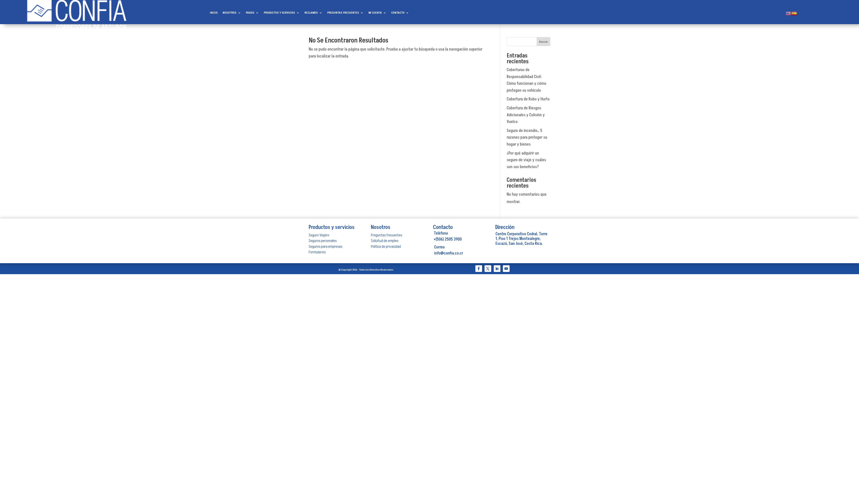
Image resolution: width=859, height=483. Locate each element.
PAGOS (250, 13)
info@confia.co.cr (448, 253)
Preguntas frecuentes (386, 235)
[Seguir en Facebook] (478, 268)
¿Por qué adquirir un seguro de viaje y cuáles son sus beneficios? (526, 160)
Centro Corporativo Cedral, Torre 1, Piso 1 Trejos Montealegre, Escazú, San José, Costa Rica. (521, 238)
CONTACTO (397, 13)
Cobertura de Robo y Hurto (528, 99)
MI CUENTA (375, 13)
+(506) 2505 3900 (448, 239)
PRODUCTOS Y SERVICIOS (279, 13)
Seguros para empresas (325, 246)
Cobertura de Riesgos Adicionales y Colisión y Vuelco (526, 115)
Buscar (543, 42)
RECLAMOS (311, 13)
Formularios (317, 252)
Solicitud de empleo (384, 241)
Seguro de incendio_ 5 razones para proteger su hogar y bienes (527, 137)
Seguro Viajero (319, 235)
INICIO (214, 13)
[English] (788, 13)
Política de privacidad (386, 246)
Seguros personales (323, 241)
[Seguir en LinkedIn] (497, 268)
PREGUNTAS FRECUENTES (343, 13)
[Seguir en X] (488, 268)
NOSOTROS (229, 13)
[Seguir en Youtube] (506, 268)
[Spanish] (794, 13)
